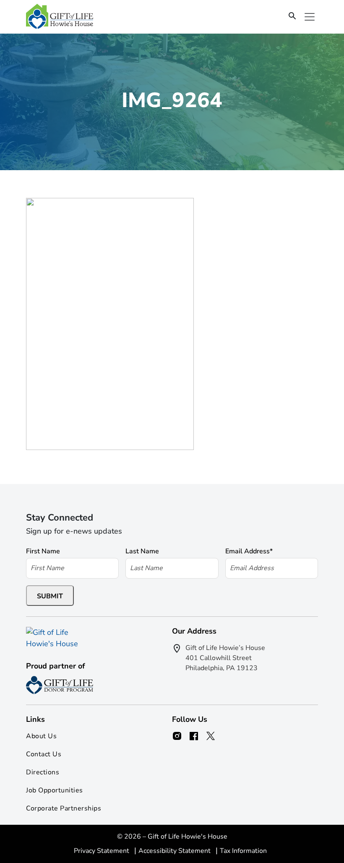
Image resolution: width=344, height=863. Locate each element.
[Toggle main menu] (309, 16)
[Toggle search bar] (292, 16)
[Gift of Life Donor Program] (59, 685)
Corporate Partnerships (63, 808)
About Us (41, 736)
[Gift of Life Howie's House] (59, 17)
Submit (50, 596)
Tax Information (243, 850)
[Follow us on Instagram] (177, 736)
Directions (42, 772)
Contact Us (43, 754)
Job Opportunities (54, 790)
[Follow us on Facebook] (194, 736)
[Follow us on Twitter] (211, 736)
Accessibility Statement (175, 850)
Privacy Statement (102, 850)
